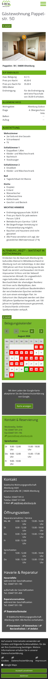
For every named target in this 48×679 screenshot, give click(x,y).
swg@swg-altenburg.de (24, 503)
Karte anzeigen (24, 406)
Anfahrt (34, 628)
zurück (7, 26)
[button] (31, 331)
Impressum (14, 625)
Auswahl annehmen (24, 670)
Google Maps (10, 665)
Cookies (5, 660)
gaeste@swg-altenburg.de (20, 435)
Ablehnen (24, 676)
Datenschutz (31, 625)
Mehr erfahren (25, 399)
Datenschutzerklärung (22, 660)
